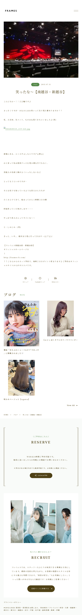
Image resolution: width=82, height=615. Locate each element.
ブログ (15, 415)
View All (71, 405)
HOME (6, 415)
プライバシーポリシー (12, 602)
